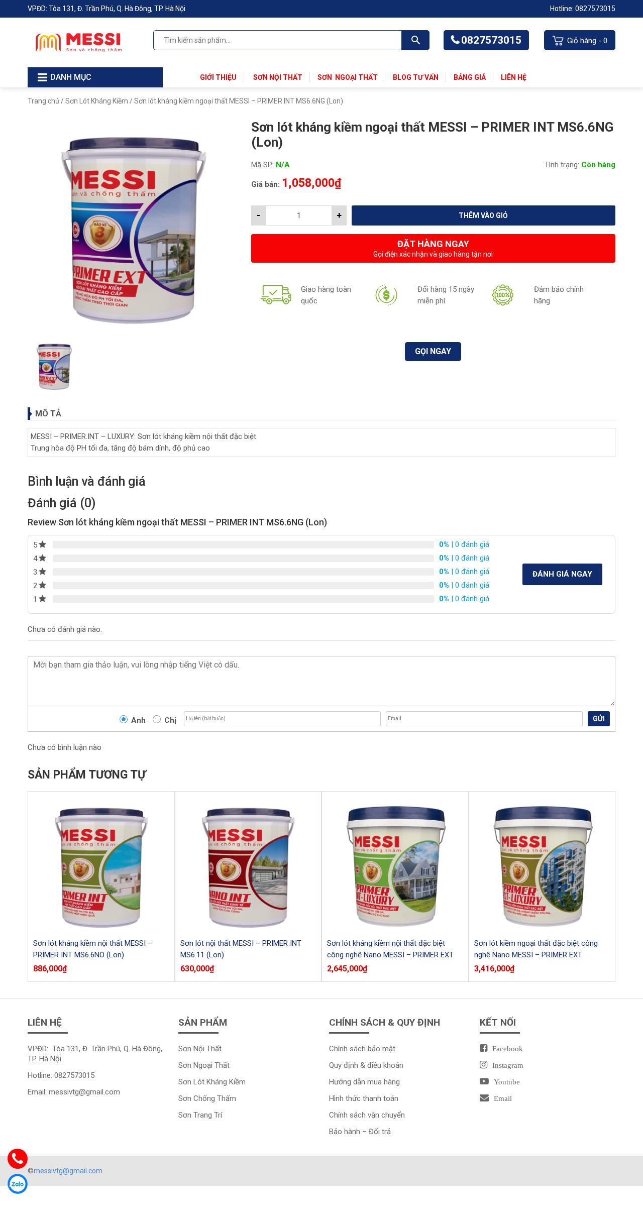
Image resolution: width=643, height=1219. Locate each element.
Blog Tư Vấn (416, 77)
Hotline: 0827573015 (582, 9)
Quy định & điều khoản (366, 1065)
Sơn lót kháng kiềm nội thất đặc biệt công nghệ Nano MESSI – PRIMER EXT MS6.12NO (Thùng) (390, 955)
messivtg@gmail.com (84, 1091)
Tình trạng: (562, 164)
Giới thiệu (218, 77)
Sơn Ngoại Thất (347, 77)
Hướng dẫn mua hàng (364, 1081)
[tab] (321, 413)
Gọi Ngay (433, 351)
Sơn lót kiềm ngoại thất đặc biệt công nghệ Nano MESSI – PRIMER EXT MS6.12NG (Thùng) (536, 955)
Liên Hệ (513, 77)
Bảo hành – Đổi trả (360, 1131)
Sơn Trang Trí (200, 1115)
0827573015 (491, 40)
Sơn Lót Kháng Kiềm (96, 101)
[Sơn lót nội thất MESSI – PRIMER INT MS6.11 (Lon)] (248, 865)
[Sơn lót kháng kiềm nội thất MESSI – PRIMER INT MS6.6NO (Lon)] (101, 865)
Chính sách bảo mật (362, 1048)
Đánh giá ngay (562, 574)
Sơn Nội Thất (277, 77)
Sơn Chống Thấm (207, 1098)
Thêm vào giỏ (483, 215)
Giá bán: (265, 184)
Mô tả (48, 413)
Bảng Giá (470, 77)
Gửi (599, 719)
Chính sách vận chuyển (367, 1115)
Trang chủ (43, 101)
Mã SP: (262, 164)
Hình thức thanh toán (363, 1098)
